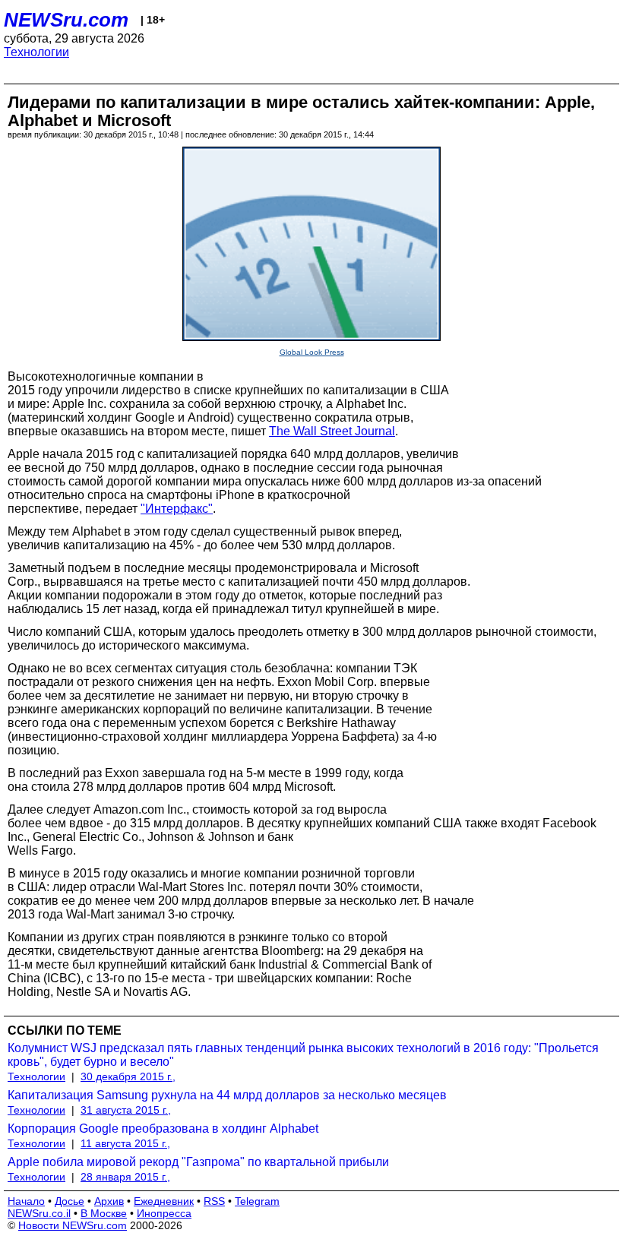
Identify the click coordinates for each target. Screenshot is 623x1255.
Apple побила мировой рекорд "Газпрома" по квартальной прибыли (198, 1161)
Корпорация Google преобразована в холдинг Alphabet (163, 1128)
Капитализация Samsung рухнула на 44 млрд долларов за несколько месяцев (227, 1095)
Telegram (257, 1201)
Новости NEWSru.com (72, 1225)
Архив (109, 1201)
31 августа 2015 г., (126, 1110)
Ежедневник (164, 1201)
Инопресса (164, 1213)
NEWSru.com (66, 19)
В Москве (104, 1213)
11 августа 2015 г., (125, 1143)
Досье (69, 1201)
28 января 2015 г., (125, 1177)
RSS (214, 1201)
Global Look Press (312, 352)
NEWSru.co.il (39, 1213)
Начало (26, 1201)
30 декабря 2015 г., (128, 1076)
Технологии (36, 52)
